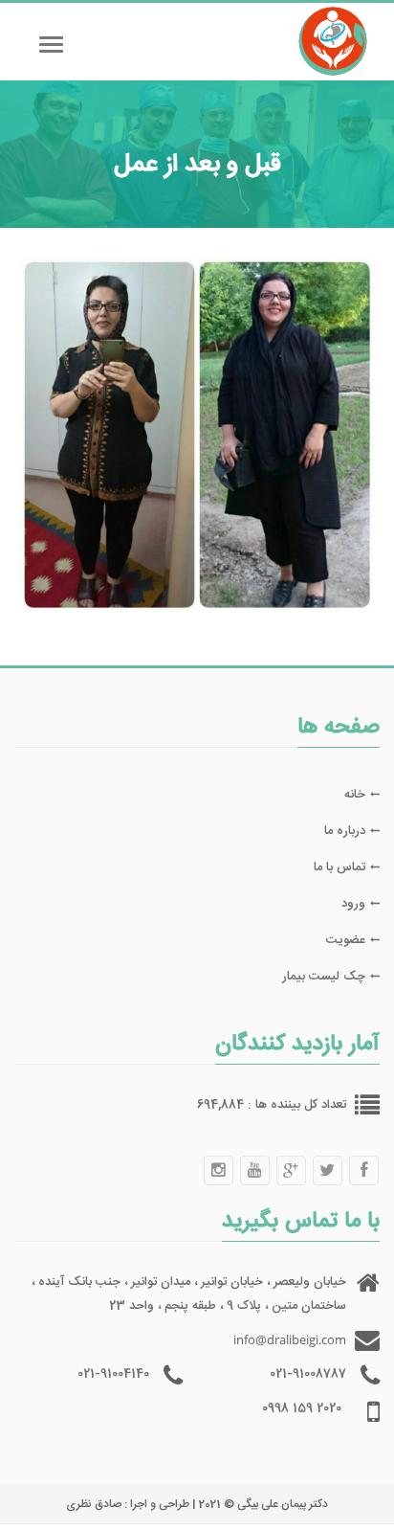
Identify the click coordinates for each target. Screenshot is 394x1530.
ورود (353, 903)
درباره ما (344, 831)
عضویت (345, 940)
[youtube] (254, 1170)
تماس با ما (339, 867)
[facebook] (363, 1170)
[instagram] (218, 1170)
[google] (290, 1170)
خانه (354, 794)
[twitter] (327, 1170)
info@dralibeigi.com (289, 1339)
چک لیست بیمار (323, 976)
